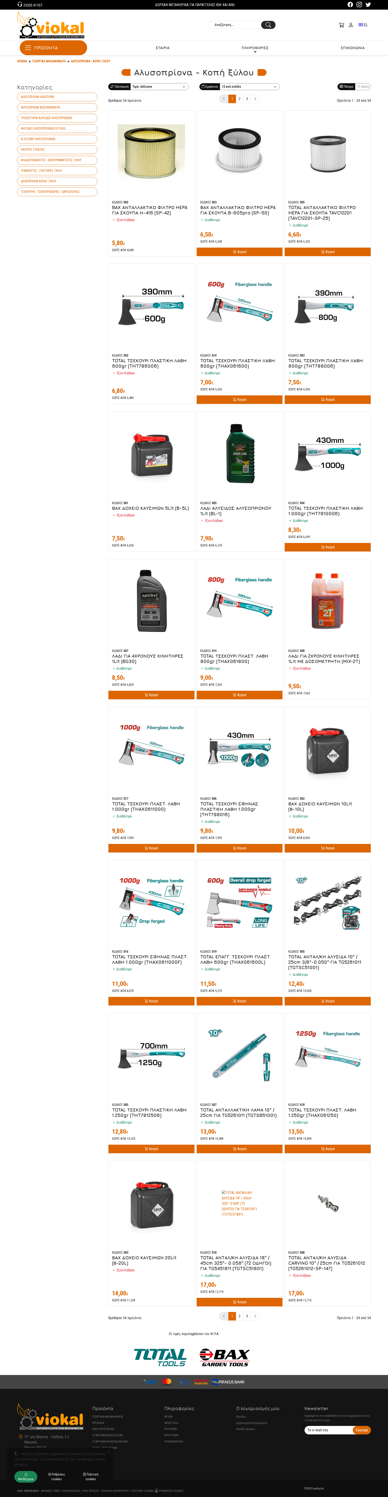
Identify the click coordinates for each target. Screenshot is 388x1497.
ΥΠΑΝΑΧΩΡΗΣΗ (173, 1441)
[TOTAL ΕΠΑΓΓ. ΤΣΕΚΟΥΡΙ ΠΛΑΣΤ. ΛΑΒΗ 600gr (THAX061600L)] (240, 903)
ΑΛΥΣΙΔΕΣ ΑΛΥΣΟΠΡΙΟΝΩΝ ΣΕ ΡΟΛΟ (43, 128)
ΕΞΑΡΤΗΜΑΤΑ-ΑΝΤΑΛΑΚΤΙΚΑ (110, 1441)
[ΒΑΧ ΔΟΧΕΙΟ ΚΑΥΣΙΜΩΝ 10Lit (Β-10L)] (328, 750)
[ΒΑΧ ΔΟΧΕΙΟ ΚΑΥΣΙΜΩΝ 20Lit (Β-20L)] (151, 1204)
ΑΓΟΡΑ (168, 1416)
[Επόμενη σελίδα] (255, 99)
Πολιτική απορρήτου (115, 1491)
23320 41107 (32, 5)
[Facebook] (350, 5)
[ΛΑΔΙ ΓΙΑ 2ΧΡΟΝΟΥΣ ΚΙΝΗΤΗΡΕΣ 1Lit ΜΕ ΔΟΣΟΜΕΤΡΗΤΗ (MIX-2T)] (328, 602)
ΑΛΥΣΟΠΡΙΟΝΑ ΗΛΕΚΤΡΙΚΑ (37, 97)
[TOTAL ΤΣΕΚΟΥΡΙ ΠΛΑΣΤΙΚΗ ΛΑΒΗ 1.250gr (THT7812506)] (151, 1056)
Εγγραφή (362, 1430)
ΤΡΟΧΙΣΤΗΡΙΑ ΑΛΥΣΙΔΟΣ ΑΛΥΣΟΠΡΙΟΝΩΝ (46, 118)
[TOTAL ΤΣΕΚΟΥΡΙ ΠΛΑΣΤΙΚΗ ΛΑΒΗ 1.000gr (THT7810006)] (328, 454)
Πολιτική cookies (142, 1491)
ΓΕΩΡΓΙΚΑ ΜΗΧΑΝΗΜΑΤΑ (108, 1416)
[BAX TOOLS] (225, 1357)
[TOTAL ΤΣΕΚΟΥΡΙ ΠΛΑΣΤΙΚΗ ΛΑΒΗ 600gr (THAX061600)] (240, 306)
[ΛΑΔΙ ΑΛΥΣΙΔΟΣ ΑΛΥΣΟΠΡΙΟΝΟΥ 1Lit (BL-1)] (240, 454)
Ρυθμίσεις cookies (171, 1491)
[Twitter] (368, 5)
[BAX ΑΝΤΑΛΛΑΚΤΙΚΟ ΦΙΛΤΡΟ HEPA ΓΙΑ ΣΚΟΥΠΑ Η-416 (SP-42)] (151, 153)
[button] (341, 25)
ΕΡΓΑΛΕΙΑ (98, 1423)
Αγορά (241, 252)
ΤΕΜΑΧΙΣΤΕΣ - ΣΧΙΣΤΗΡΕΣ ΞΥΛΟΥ (41, 170)
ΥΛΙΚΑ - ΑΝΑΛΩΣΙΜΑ (105, 1447)
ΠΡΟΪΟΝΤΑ (46, 47)
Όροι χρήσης (90, 1491)
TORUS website (314, 1488)
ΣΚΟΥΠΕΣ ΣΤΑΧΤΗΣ (33, 149)
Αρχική (22, 61)
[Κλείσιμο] (109, 1452)
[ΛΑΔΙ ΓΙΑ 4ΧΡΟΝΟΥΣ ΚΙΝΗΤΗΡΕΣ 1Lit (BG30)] (151, 602)
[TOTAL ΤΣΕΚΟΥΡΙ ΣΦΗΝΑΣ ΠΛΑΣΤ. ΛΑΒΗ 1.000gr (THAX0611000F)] (151, 903)
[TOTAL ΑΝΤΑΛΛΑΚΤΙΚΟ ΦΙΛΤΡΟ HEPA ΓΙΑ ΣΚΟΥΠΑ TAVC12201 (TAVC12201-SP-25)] (328, 153)
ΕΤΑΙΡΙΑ (163, 48)
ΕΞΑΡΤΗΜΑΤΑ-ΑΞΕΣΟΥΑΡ (108, 1435)
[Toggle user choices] (351, 25)
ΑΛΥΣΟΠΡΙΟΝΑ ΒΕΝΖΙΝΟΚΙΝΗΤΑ (40, 107)
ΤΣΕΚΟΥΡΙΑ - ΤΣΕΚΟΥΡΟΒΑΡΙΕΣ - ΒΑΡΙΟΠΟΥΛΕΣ (50, 192)
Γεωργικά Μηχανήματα (49, 61)
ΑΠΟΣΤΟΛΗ (171, 1423)
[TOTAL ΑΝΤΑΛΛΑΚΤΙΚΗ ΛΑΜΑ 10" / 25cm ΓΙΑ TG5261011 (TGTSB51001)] (240, 1056)
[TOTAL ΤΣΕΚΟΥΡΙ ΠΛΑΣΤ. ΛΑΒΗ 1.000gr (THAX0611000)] (151, 750)
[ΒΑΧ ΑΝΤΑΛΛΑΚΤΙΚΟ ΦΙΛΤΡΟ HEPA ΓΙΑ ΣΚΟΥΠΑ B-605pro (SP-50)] (240, 153)
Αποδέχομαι (26, 1479)
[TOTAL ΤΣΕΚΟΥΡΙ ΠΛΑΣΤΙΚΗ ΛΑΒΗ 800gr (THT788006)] (328, 306)
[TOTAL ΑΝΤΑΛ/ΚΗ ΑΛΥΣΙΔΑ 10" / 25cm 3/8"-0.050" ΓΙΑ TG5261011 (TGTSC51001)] (328, 903)
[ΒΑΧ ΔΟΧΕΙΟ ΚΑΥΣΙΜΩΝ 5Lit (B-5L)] (151, 454)
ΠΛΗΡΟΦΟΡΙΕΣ (255, 48)
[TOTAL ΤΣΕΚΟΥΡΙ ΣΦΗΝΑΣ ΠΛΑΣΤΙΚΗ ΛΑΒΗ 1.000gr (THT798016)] (240, 750)
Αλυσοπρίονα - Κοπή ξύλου (90, 61)
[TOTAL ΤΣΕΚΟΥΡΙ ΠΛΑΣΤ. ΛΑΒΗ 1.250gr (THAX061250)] (328, 1056)
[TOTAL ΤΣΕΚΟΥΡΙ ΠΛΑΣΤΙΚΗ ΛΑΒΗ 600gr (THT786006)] (151, 306)
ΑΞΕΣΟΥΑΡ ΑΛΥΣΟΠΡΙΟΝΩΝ (38, 139)
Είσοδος (241, 1416)
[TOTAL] (160, 1357)
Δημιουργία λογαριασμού (251, 1423)
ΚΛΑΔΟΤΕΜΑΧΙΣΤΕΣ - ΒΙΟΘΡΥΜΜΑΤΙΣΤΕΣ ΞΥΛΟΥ (51, 160)
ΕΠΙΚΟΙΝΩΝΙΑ (353, 48)
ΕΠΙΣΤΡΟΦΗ (171, 1435)
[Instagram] (359, 5)
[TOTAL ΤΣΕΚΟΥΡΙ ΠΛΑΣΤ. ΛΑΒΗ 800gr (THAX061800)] (240, 602)
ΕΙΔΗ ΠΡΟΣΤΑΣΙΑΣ (103, 1429)
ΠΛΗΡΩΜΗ (170, 1429)
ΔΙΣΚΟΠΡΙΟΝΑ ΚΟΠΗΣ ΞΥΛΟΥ (38, 181)
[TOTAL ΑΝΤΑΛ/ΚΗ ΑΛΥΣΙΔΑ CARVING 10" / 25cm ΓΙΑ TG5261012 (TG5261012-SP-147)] (328, 1204)
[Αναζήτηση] (268, 25)
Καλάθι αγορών (245, 1429)
